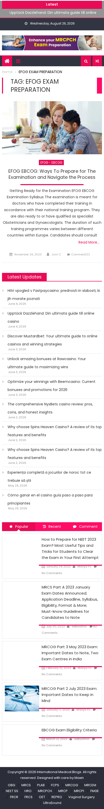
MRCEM (90, 785)
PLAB (41, 785)
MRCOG (71, 785)
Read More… (89, 242)
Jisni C (56, 254)
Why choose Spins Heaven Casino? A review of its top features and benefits (55, 431)
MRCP (63, 791)
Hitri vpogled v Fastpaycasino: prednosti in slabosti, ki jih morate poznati (54, 294)
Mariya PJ (84, 566)
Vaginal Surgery (81, 797)
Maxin (79, 777)
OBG (11, 785)
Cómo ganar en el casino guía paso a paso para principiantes (50, 499)
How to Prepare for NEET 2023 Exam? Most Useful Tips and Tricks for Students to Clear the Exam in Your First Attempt (70, 548)
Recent (54, 526)
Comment (88, 526)
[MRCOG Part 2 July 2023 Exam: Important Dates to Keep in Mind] (22, 698)
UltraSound (52, 802)
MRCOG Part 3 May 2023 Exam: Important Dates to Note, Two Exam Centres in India (70, 653)
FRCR (14, 797)
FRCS (28, 797)
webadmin (79, 626)
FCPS (55, 785)
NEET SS (12, 791)
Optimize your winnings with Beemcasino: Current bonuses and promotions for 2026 (51, 385)
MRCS (26, 785)
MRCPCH (45, 791)
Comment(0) (80, 254)
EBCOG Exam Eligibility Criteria (69, 730)
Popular (21, 526)
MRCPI (79, 791)
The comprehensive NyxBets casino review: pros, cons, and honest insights (50, 408)
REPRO (56, 797)
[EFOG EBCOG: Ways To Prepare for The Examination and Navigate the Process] (52, 127)
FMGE (94, 791)
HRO (28, 791)
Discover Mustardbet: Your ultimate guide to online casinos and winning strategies (52, 340)
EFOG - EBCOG (51, 162)
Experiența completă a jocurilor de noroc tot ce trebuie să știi (49, 476)
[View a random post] (97, 61)
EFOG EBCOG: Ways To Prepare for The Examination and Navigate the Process (52, 174)
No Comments (52, 573)
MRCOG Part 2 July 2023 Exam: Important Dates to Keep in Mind (69, 694)
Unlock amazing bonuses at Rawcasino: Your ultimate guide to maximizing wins (47, 362)
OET (42, 797)
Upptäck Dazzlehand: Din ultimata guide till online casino (51, 317)
